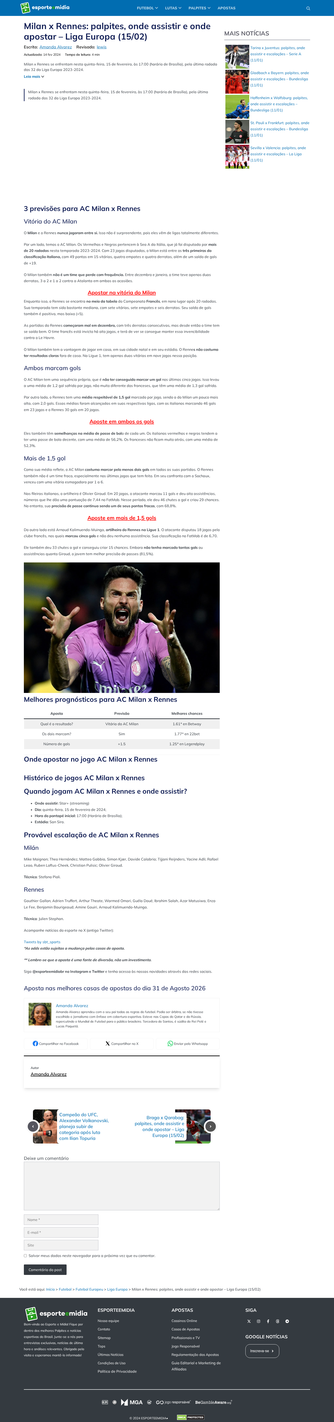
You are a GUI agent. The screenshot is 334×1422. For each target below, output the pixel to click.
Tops (101, 1346)
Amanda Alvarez (49, 1074)
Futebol (65, 1289)
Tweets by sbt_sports (42, 942)
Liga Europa (117, 1289)
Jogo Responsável (186, 1346)
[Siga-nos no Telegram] (287, 1321)
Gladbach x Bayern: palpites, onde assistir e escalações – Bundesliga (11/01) (279, 78)
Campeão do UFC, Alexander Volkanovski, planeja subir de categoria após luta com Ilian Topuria (84, 1126)
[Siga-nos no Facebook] (268, 1321)
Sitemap (104, 1337)
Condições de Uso (112, 1363)
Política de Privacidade (117, 1371)
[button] (308, 8)
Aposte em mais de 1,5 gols (121, 517)
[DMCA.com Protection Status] (190, 1418)
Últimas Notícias (110, 1354)
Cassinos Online (184, 1321)
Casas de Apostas (186, 1329)
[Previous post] (33, 1126)
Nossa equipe (108, 1321)
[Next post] (210, 1126)
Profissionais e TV (186, 1337)
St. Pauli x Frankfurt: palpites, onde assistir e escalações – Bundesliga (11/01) (279, 128)
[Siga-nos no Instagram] (258, 1321)
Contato (104, 1329)
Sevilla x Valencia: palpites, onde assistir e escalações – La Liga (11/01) (278, 153)
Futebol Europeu (89, 1289)
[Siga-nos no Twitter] (249, 1321)
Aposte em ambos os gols (122, 421)
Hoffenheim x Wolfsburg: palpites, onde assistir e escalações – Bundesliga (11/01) (279, 103)
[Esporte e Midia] (44, 8)
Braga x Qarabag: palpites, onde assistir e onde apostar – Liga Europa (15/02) (159, 1126)
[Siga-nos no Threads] (277, 1321)
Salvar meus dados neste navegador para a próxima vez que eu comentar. (92, 1255)
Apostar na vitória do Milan (122, 292)
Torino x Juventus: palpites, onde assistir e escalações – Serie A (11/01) (277, 53)
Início (50, 1289)
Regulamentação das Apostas (195, 1354)
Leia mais (32, 76)
